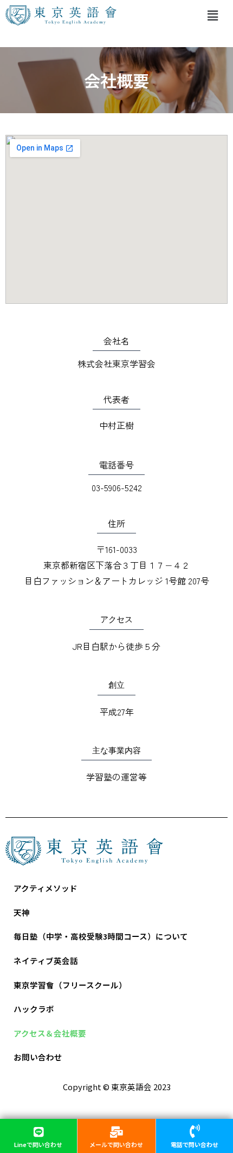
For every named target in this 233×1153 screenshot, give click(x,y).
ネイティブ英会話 (46, 960)
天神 (22, 912)
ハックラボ (34, 1008)
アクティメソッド (45, 888)
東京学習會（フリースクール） (70, 985)
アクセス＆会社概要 (50, 1033)
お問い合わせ (38, 1057)
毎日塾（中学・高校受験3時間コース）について (101, 936)
